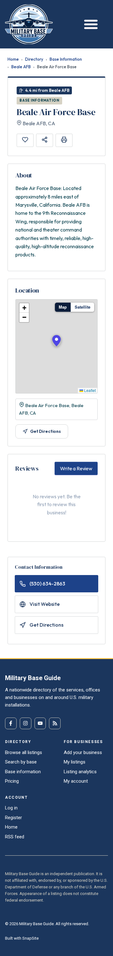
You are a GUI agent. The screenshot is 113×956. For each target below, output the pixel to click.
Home (13, 59)
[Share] (44, 140)
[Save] (25, 140)
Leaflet (89, 390)
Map (63, 307)
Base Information (66, 59)
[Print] (64, 140)
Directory (34, 59)
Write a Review (76, 468)
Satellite (82, 307)
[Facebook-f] (11, 723)
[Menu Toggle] (89, 24)
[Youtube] (40, 723)
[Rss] (55, 723)
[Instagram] (25, 723)
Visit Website (45, 604)
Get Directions (45, 431)
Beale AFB (21, 66)
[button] (56, 340)
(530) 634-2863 (47, 583)
